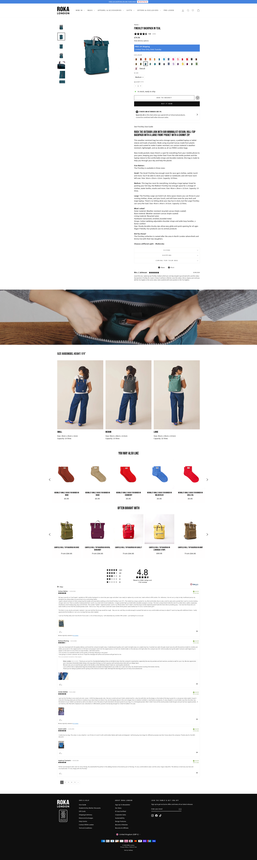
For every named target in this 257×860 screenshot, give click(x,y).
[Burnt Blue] (168, 59)
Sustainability (119, 818)
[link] (67, 480)
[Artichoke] (196, 64)
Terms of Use (133, 847)
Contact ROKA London (86, 825)
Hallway (130, 850)
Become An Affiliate (121, 828)
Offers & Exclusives (148, 10)
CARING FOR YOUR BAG (167, 260)
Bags (90, 10)
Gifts (130, 10)
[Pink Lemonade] (178, 59)
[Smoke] (159, 64)
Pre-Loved (169, 10)
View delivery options (141, 41)
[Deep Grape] (178, 64)
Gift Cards (82, 811)
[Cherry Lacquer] (187, 64)
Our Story (118, 808)
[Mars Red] (182, 59)
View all (142, 68)
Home (136, 25)
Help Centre (83, 821)
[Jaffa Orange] (150, 59)
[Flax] (155, 59)
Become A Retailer (121, 825)
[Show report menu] (197, 632)
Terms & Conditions (85, 828)
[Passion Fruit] (183, 64)
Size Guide (82, 805)
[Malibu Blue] (164, 59)
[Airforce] (169, 64)
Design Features (120, 821)
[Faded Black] (164, 64)
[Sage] (150, 64)
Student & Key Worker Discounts (90, 808)
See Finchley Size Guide (143, 126)
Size (136, 73)
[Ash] (192, 59)
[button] (49, 480)
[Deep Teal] (155, 64)
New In (79, 10)
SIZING (167, 250)
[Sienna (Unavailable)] (136, 68)
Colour (138, 55)
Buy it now (167, 104)
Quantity (139, 82)
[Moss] (141, 64)
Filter (61, 587)
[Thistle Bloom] (173, 64)
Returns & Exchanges (86, 818)
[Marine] (159, 59)
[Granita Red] (173, 59)
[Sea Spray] (136, 64)
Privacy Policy (124, 847)
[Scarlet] (187, 59)
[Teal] (145, 64)
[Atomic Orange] (145, 59)
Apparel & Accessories (110, 10)
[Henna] (141, 59)
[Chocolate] (196, 59)
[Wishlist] (193, 10)
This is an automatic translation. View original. (70, 657)
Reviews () (145, 34)
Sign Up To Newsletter (122, 805)
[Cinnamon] (136, 59)
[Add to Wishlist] (197, 98)
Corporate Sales (120, 815)
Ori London (75, 635)
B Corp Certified (120, 811)
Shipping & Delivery (85, 815)
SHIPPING (167, 255)
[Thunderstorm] (192, 64)
